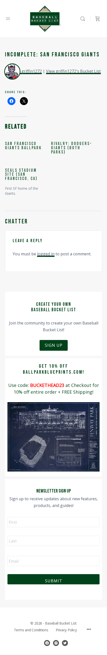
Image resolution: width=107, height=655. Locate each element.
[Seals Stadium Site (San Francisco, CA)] (28, 180)
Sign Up (53, 345)
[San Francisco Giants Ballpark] (28, 146)
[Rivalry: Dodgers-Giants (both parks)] (74, 148)
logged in (45, 254)
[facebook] (47, 643)
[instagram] (56, 643)
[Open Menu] (8, 18)
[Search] (84, 18)
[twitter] (65, 643)
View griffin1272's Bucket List (73, 71)
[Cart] (97, 18)
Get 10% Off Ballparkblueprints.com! (53, 369)
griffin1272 (31, 71)
